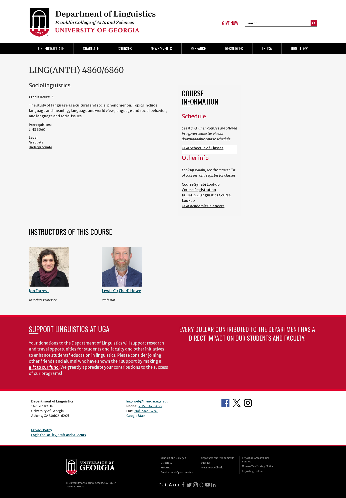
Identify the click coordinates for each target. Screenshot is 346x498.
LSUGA (267, 49)
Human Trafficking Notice (258, 466)
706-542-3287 (146, 411)
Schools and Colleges (173, 457)
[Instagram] (195, 484)
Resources (234, 49)
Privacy (205, 462)
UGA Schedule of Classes (202, 148)
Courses (125, 49)
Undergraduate (51, 49)
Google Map (135, 416)
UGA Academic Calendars (203, 206)
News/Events (161, 49)
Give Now (230, 23)
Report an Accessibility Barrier (255, 459)
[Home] (99, 20)
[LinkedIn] (213, 484)
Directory (299, 49)
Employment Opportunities (177, 472)
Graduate (91, 49)
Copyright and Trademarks (217, 457)
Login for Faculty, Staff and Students (58, 435)
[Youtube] (207, 484)
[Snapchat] (201, 484)
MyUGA (165, 467)
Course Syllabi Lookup (201, 184)
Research (198, 49)
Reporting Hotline (252, 471)
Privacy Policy (41, 430)
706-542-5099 (150, 406)
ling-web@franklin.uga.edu (147, 401)
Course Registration (199, 189)
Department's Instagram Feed (248, 403)
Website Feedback (212, 467)
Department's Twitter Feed (237, 403)
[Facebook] (183, 484)
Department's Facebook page (225, 403)
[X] (189, 484)
